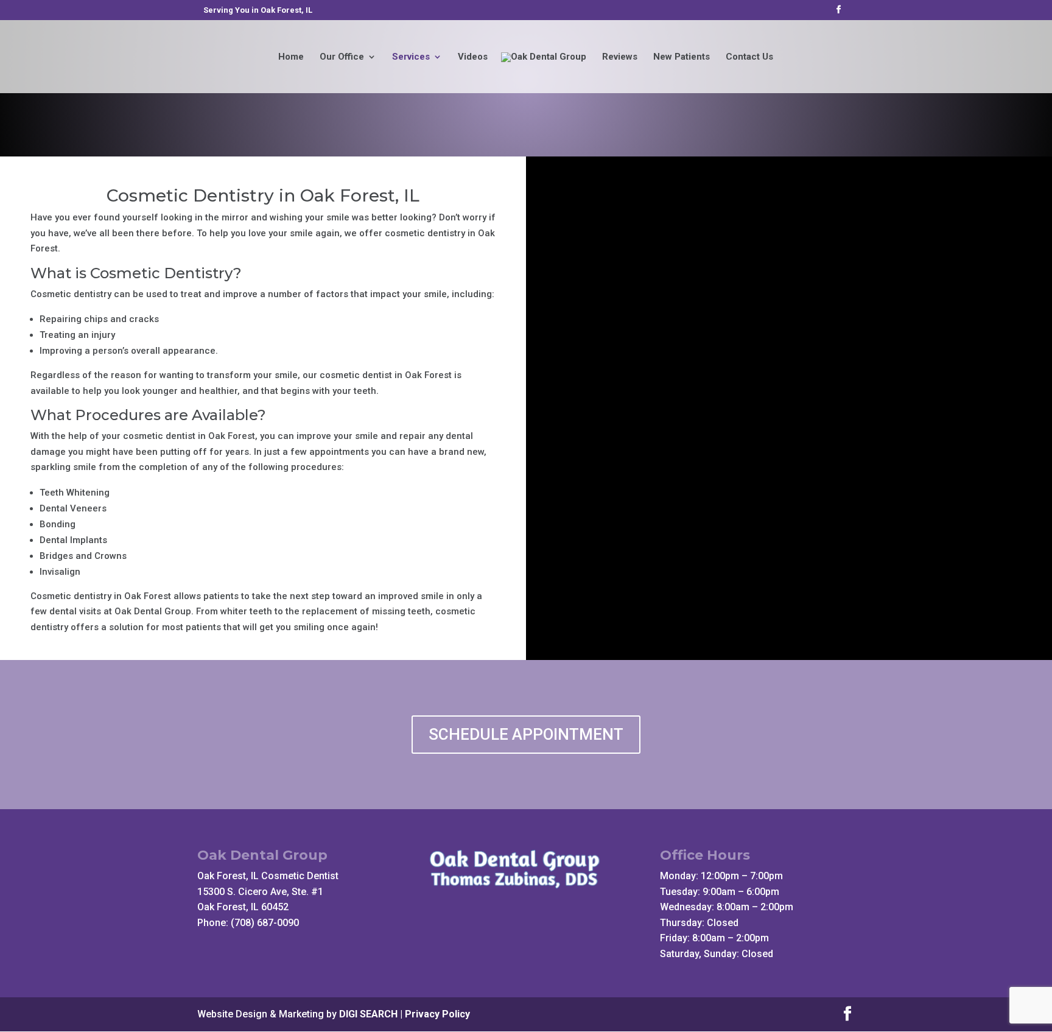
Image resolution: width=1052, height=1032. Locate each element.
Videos (473, 57)
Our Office (342, 57)
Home (291, 57)
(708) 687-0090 (265, 922)
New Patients (681, 57)
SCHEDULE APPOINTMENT (526, 734)
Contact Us (749, 57)
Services (411, 57)
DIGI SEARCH (368, 1014)
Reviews (619, 57)
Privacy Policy (437, 1014)
